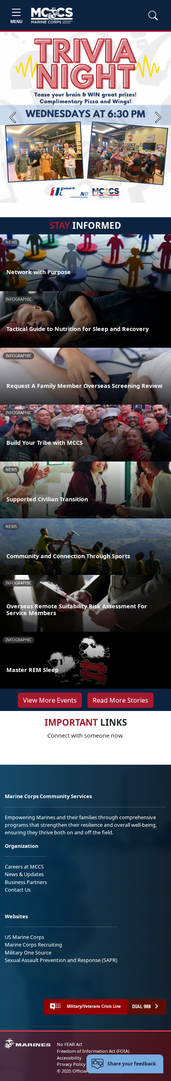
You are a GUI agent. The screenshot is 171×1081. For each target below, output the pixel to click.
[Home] (52, 15)
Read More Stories (120, 700)
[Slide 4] (106, 193)
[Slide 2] (87, 193)
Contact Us (18, 889)
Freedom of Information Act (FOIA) (93, 1051)
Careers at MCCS (24, 866)
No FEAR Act (69, 1044)
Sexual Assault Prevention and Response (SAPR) (61, 960)
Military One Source (28, 952)
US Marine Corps (24, 937)
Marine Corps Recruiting (33, 944)
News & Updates (24, 874)
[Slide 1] (71, 193)
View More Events (50, 700)
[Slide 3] (96, 193)
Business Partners (26, 882)
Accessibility (69, 1058)
